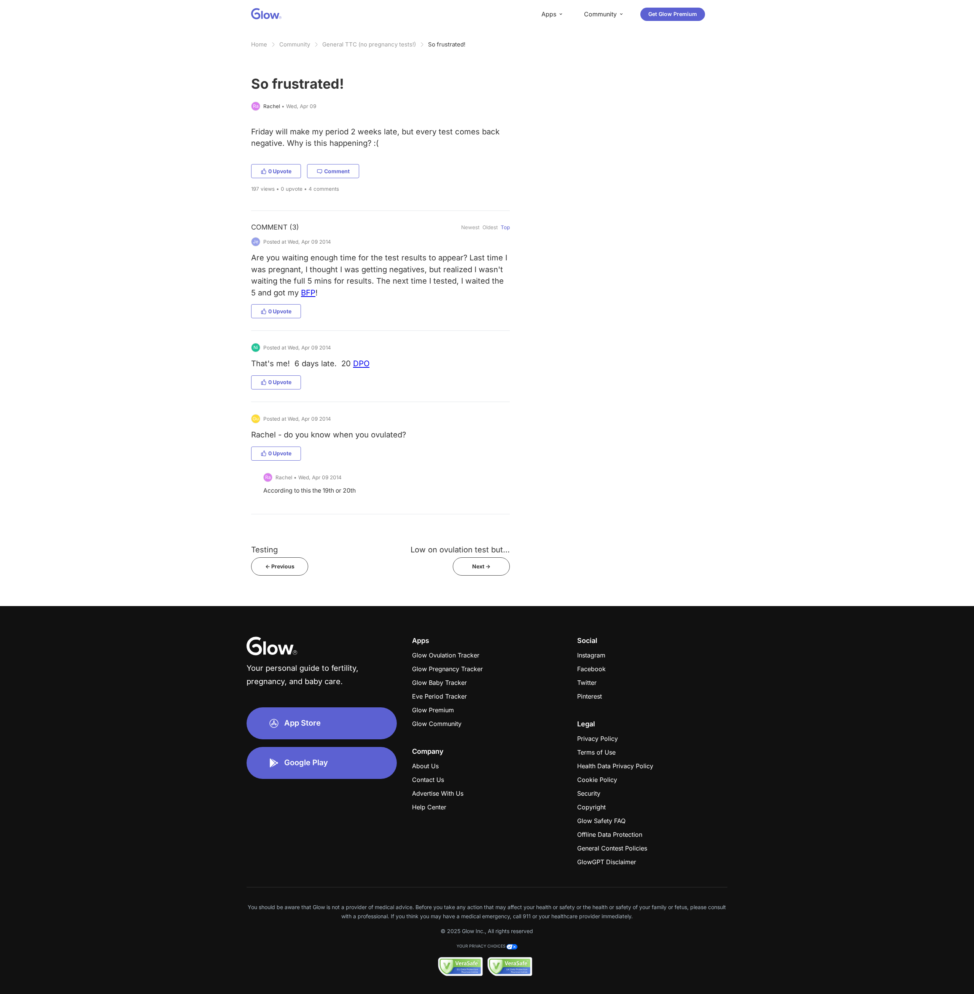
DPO (361, 363)
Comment (337, 171)
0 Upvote (279, 171)
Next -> (481, 566)
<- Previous (279, 566)
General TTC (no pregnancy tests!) (369, 44)
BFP (308, 292)
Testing (264, 549)
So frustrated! (446, 44)
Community (294, 44)
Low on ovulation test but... (460, 549)
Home (259, 44)
